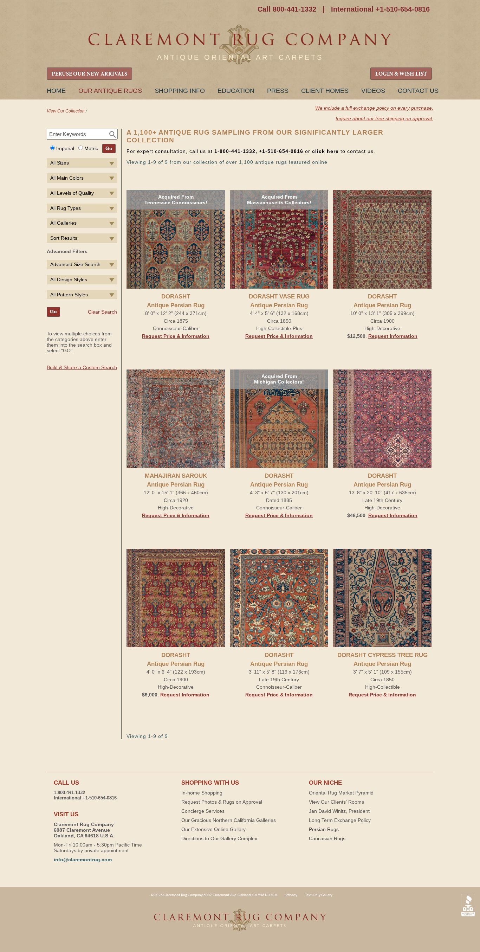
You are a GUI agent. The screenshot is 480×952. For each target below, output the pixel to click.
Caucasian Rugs (327, 838)
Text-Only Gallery (318, 895)
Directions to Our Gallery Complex (219, 838)
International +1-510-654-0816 (380, 9)
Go (108, 148)
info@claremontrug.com (83, 859)
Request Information (392, 336)
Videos (373, 90)
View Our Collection (66, 111)
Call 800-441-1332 (287, 9)
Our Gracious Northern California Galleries (228, 820)
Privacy (291, 895)
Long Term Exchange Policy (340, 820)
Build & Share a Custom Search (82, 367)
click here (325, 151)
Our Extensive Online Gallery (213, 829)
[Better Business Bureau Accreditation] (468, 905)
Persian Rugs (324, 829)
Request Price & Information (175, 336)
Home (56, 90)
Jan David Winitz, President (339, 811)
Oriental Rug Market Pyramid (341, 793)
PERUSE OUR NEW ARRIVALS (89, 74)
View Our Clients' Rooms (336, 802)
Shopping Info (180, 90)
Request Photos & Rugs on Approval (221, 802)
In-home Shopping (201, 793)
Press (277, 90)
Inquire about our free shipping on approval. (384, 118)
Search (113, 134)
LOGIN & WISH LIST (401, 74)
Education (236, 90)
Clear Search (102, 312)
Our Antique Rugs (110, 90)
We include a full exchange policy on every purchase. (374, 108)
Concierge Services (203, 811)
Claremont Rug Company (240, 45)
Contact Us (418, 90)
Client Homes (325, 90)
